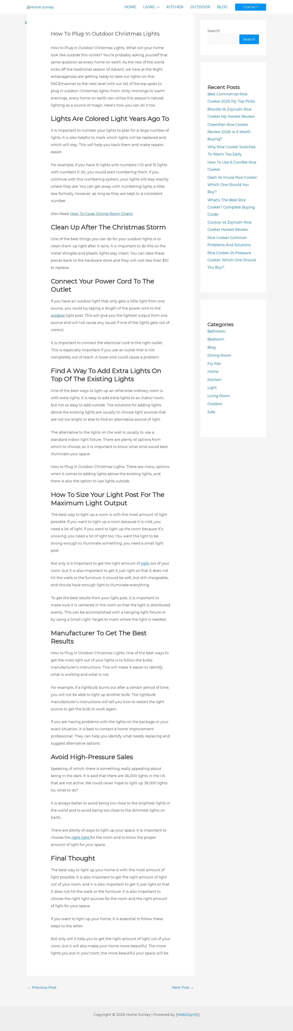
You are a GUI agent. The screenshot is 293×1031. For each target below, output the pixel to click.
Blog (211, 347)
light (145, 563)
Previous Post (41, 987)
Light (212, 388)
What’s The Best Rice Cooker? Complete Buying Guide (231, 207)
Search (213, 31)
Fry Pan (214, 363)
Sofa (211, 412)
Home (212, 371)
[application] (157, 7)
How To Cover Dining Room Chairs (101, 214)
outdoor (58, 315)
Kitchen (214, 380)
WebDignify (187, 1014)
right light (81, 837)
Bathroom (216, 331)
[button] (250, 7)
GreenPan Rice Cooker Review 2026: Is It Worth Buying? (229, 131)
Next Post (183, 987)
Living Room (218, 396)
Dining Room (219, 355)
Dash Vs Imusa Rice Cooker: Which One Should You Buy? (232, 184)
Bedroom (215, 339)
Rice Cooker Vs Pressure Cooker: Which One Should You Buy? (231, 260)
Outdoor (214, 404)
